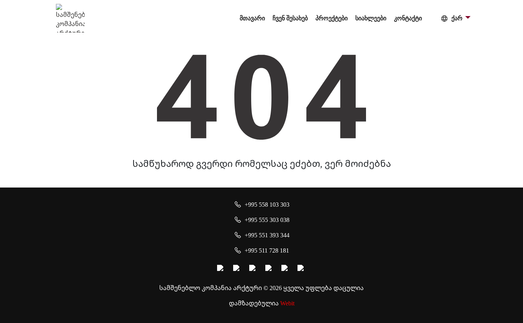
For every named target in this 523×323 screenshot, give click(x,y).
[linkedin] (286, 269)
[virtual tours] (270, 269)
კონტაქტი (408, 18)
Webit (287, 303)
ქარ (457, 18)
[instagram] (237, 269)
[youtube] (253, 269)
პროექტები (331, 18)
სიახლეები (370, 18)
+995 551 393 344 (267, 235)
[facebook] (221, 269)
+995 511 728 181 (267, 250)
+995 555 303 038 (267, 219)
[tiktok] (302, 269)
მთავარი (252, 18)
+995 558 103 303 (267, 204)
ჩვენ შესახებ (290, 18)
